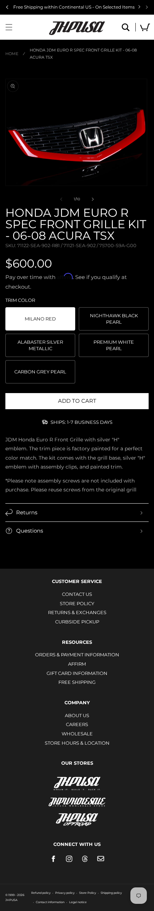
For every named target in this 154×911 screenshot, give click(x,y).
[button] (9, 27)
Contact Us (77, 594)
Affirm (77, 664)
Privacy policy (64, 893)
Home (11, 53)
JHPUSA (77, 783)
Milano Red (40, 319)
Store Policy (77, 603)
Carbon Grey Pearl (40, 371)
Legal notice (78, 902)
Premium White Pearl (113, 345)
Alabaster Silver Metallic (40, 345)
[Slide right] (93, 199)
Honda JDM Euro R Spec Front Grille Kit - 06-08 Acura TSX (83, 54)
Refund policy (40, 893)
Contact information (50, 902)
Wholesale (77, 733)
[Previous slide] (7, 7)
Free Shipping (77, 682)
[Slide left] (61, 199)
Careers (77, 724)
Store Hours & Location (77, 743)
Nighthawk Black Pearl (114, 319)
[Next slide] (147, 7)
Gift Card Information (77, 673)
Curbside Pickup (77, 622)
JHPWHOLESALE (77, 797)
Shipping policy (111, 893)
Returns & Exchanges (77, 612)
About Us (77, 715)
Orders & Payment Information (77, 654)
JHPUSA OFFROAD (77, 818)
